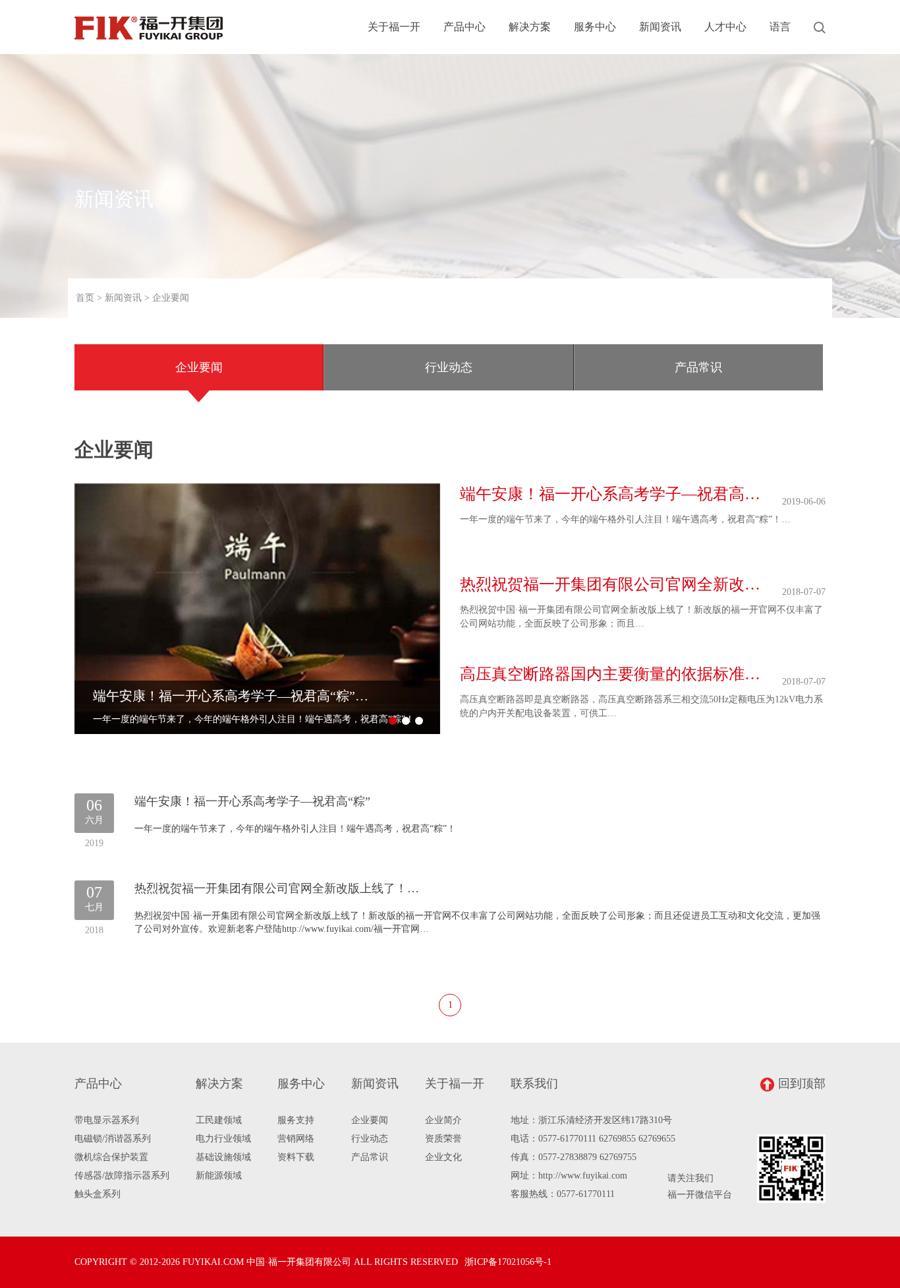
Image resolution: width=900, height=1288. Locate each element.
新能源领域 (219, 1176)
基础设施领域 (223, 1157)
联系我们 (534, 1083)
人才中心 (725, 26)
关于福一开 (394, 26)
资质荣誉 (443, 1139)
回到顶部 (802, 1083)
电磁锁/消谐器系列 (112, 1139)
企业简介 (443, 1120)
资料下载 (295, 1157)
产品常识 (698, 367)
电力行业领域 (223, 1139)
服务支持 (295, 1120)
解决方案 (530, 26)
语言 (780, 26)
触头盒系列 (97, 1194)
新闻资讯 (660, 26)
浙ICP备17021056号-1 (507, 1262)
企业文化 (443, 1157)
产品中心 (464, 26)
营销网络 (295, 1139)
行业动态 (448, 367)
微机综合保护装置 (111, 1157)
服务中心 (595, 26)
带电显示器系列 (106, 1120)
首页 (85, 298)
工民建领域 (219, 1120)
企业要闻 (199, 367)
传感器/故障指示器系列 (121, 1176)
